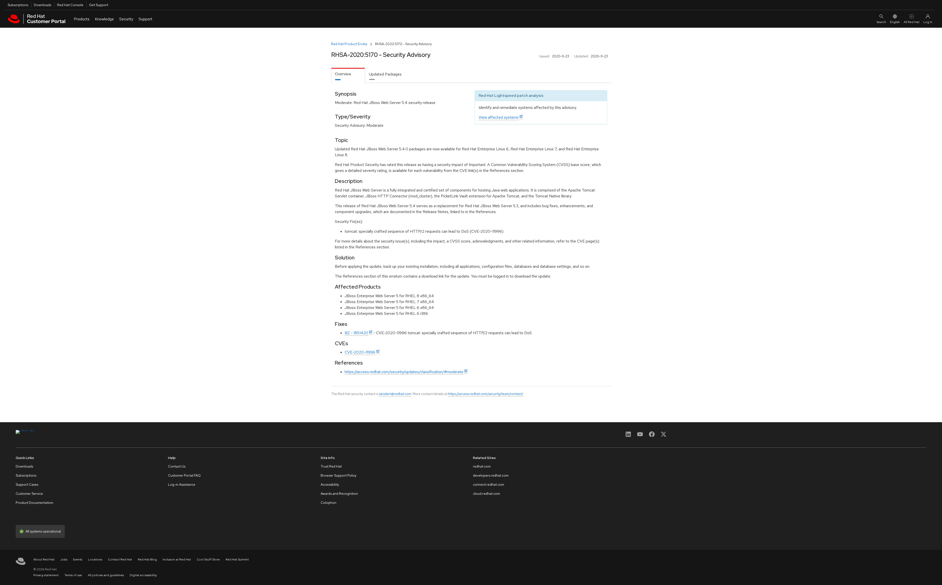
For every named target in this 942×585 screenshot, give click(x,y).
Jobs (63, 559)
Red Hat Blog (147, 559)
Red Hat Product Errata (349, 44)
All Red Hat (911, 22)
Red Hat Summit (237, 559)
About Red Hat (43, 559)
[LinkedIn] (628, 435)
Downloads (42, 5)
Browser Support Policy (338, 475)
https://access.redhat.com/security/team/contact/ (485, 394)
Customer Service (29, 493)
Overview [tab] (343, 73)
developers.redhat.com (491, 475)
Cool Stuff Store (208, 559)
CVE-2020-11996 (360, 352)
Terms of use (73, 575)
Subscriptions (18, 5)
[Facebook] (652, 435)
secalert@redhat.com (395, 394)
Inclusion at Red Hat (177, 559)
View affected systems (499, 117)
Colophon (328, 502)
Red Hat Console (70, 5)
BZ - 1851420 (356, 332)
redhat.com (482, 466)
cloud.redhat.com (486, 493)
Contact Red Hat (120, 559)
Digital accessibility (143, 575)
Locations (95, 559)
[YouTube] (640, 435)
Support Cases (27, 484)
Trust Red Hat (331, 466)
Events (77, 559)
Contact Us (176, 466)
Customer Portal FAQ (184, 475)
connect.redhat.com (488, 484)
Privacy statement (46, 575)
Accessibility (330, 484)
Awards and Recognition (339, 493)
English (895, 22)
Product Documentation (34, 502)
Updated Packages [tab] (385, 74)
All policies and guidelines (106, 575)
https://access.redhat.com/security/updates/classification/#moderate (404, 371)
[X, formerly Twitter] (664, 435)
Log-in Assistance (181, 484)
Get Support (98, 5)
